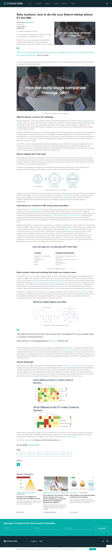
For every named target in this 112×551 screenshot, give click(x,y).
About (29, 3)
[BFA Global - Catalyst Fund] (13, 3)
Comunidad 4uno (35, 209)
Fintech (33, 454)
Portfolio (56, 3)
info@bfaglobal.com (52, 547)
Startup (68, 454)
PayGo (31, 276)
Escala (34, 292)
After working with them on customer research (66, 215)
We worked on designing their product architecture (49, 282)
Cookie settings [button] (83, 549)
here (60, 440)
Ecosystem (64, 3)
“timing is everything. (69, 366)
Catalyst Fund (23, 454)
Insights (73, 3)
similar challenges (82, 292)
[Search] (107, 3)
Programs (47, 3)
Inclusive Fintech (34, 445)
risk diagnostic (66, 195)
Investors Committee (69, 350)
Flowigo (79, 366)
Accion (54, 341)
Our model (38, 3)
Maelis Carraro (29, 22)
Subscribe (101, 528)
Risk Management (55, 454)
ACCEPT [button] (92, 549)
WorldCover (68, 229)
